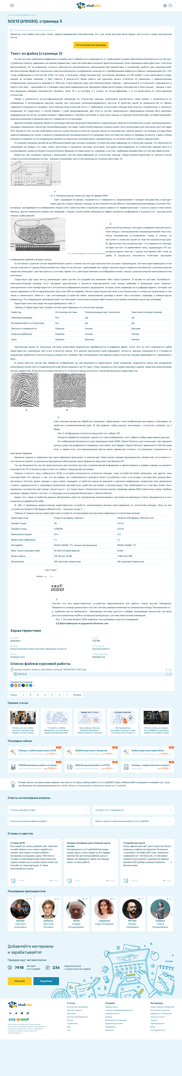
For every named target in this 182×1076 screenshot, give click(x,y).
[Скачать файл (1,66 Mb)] (166, 669)
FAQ (68, 1027)
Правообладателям (113, 1024)
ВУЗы (153, 1027)
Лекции (154, 1020)
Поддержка (110, 1027)
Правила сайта (111, 1007)
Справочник (72, 1024)
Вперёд (77, 695)
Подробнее (46, 981)
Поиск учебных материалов (162, 1007)
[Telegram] (19, 685)
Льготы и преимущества (77, 1017)
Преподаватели (157, 1024)
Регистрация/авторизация (91, 45)
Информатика (17, 657)
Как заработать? (158, 1030)
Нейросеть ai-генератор (161, 1014)
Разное (70, 1020)
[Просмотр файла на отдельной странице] (170, 669)
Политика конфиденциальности (119, 1010)
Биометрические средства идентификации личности (34, 30)
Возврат (108, 1017)
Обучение (19, 981)
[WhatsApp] (27, 685)
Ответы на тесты (158, 1017)
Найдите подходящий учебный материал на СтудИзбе (96, 785)
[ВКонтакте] (12, 685)
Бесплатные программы (77, 1007)
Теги (69, 1030)
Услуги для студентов (160, 1010)
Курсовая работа (101, 649)
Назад (13, 695)
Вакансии (109, 1030)
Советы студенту (74, 1010)
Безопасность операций (115, 1020)
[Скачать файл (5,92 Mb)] (166, 674)
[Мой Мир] (30, 685)
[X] (23, 685)
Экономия (71, 1014)
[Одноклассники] (15, 685)
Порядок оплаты (112, 1014)
